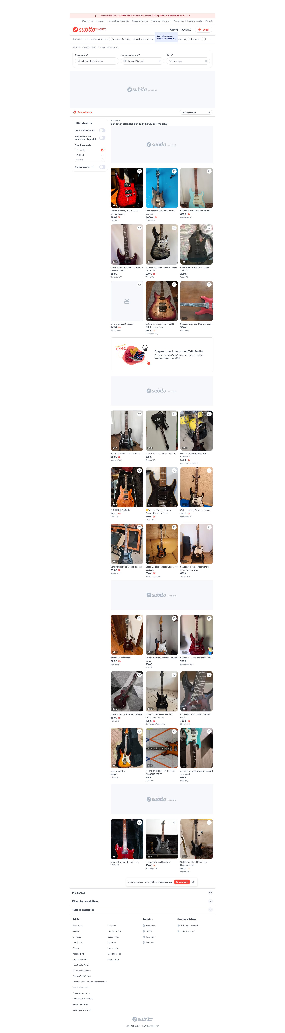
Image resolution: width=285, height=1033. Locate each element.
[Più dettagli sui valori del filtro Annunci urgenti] (93, 167)
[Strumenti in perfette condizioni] (127, 846)
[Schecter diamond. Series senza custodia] (162, 195)
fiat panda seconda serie (98, 39)
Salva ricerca (85, 112)
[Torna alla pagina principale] (90, 29)
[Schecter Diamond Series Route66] (196, 195)
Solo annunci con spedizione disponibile (86, 137)
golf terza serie (195, 39)
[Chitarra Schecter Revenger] (162, 846)
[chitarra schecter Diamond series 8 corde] (196, 698)
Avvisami (183, 882)
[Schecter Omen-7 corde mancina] (127, 437)
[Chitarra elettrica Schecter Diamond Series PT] (196, 251)
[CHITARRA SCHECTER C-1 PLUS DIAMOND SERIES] (162, 755)
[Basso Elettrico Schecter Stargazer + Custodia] (162, 551)
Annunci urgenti (82, 167)
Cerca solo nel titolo (84, 130)
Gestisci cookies (80, 959)
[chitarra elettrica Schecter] (127, 308)
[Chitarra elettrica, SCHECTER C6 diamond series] (127, 195)
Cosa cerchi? (81, 54)
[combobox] (96, 61)
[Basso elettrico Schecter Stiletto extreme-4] (196, 437)
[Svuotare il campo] (115, 61)
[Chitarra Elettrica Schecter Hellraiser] (127, 698)
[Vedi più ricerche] (210, 39)
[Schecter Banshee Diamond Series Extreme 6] (162, 251)
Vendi (206, 29)
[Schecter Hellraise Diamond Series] (127, 551)
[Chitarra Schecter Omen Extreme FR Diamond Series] (127, 251)
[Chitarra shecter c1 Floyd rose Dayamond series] (196, 846)
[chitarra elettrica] (127, 755)
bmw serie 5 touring (121, 39)
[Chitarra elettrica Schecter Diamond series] (162, 642)
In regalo (80, 154)
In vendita (80, 150)
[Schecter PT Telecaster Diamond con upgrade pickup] (196, 551)
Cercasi (79, 159)
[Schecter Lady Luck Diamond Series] (196, 308)
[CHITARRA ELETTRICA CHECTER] (162, 437)
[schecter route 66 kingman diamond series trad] (196, 755)
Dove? (170, 54)
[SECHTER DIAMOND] (127, 494)
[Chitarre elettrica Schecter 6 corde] (196, 494)
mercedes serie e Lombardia (145, 39)
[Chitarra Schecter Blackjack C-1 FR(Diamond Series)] (162, 698)
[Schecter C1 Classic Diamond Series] (196, 642)
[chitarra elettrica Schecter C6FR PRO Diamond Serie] (162, 308)
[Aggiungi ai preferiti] (139, 171)
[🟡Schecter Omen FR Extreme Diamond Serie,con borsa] (162, 494)
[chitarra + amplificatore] (127, 642)
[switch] (102, 130)
